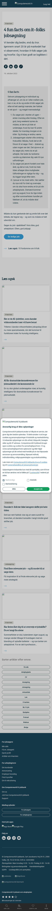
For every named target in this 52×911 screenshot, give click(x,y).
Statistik (33, 480)
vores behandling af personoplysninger (23, 465)
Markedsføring (11, 484)
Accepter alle (38, 489)
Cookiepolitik (35, 473)
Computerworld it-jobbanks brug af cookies (30, 462)
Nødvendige (10, 480)
